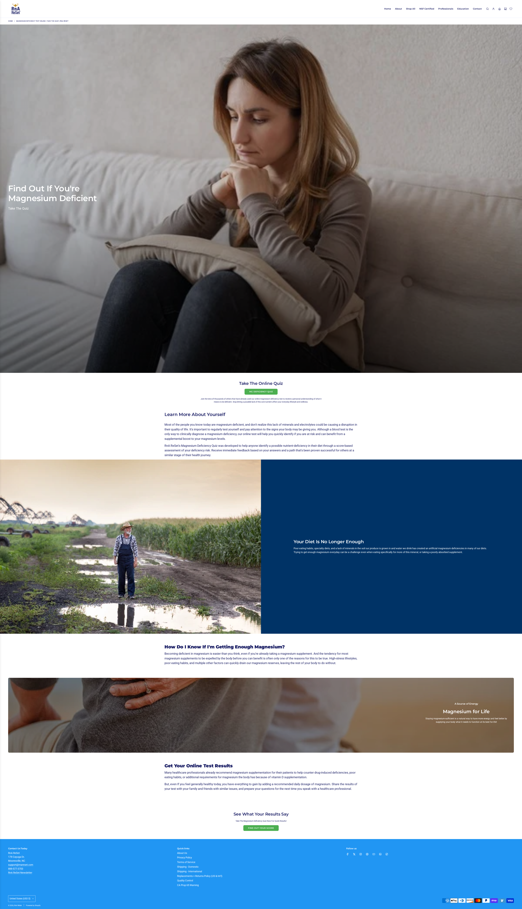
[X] (354, 854)
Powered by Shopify (33, 905)
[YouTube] (374, 854)
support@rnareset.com (20, 864)
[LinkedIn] (380, 854)
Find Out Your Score (261, 828)
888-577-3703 (15, 868)
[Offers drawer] (499, 9)
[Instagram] (361, 854)
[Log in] (493, 9)
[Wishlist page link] (510, 8)
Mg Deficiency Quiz (261, 391)
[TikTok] (387, 854)
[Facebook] (348, 854)
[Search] (487, 9)
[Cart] (505, 9)
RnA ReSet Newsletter (20, 872)
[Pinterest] (367, 854)
